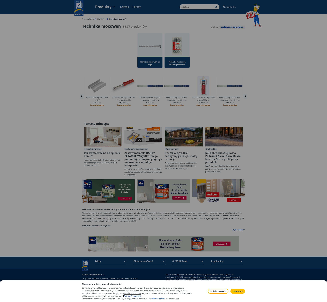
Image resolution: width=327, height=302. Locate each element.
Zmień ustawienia (218, 291)
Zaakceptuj (238, 291)
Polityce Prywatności (132, 296)
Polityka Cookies (158, 298)
